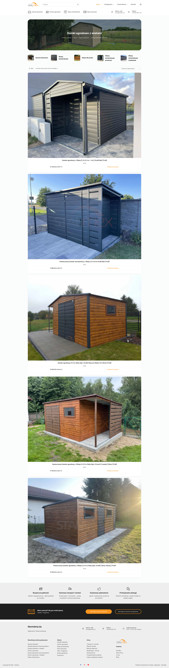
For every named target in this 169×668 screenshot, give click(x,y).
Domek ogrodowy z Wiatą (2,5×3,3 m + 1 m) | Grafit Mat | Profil (84, 160)
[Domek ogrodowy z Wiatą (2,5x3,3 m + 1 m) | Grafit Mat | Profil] (84, 115)
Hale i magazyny (62, 651)
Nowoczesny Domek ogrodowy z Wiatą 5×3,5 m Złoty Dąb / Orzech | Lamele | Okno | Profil (84, 464)
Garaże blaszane (37, 12)
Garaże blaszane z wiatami (36, 648)
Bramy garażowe (62, 653)
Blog (117, 657)
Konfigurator (108, 4)
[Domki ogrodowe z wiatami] (31, 58)
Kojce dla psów (92, 12)
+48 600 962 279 (136, 12)
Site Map (163, 665)
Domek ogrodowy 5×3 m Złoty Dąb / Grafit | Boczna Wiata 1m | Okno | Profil (84, 363)
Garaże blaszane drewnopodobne (38, 646)
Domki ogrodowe (55, 12)
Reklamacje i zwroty (93, 650)
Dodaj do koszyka (112, 167)
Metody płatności (92, 648)
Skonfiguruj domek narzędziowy (128, 611)
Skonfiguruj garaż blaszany (98, 611)
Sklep (98, 4)
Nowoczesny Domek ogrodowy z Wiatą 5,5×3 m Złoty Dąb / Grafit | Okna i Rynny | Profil (84, 565)
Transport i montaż (92, 644)
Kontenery (60, 655)
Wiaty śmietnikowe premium (110, 58)
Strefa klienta (121, 4)
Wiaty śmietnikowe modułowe (133, 58)
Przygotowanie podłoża (94, 655)
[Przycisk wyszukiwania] (78, 4)
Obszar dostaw (91, 646)
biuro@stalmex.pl (120, 12)
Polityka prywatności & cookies (144, 665)
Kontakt (133, 4)
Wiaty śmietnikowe (74, 12)
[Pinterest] (84, 664)
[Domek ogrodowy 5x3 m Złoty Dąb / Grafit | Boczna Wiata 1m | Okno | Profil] (84, 318)
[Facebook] (80, 664)
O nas (118, 655)
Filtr (32, 68)
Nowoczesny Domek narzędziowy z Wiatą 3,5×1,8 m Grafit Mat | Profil (84, 261)
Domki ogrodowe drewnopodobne (38, 653)
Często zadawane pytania (95, 657)
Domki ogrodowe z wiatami (36, 655)
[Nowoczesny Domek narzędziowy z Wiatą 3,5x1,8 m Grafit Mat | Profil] (84, 216)
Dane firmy (119, 653)
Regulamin (157, 665)
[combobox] (59, 4)
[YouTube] (88, 664)
